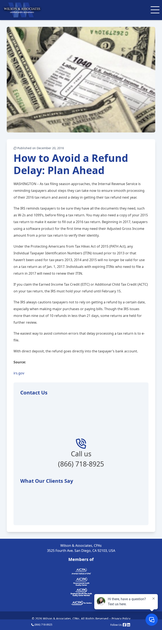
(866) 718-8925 (43, 624)
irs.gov (19, 373)
